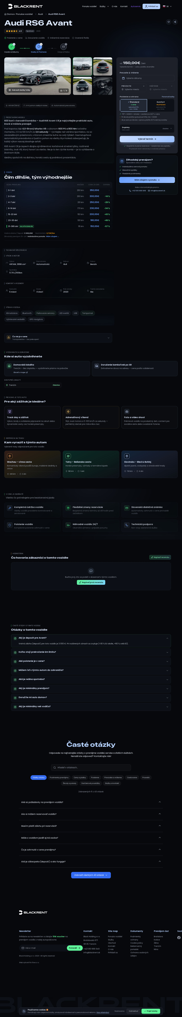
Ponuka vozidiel (89, 6)
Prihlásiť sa (113, 952)
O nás (114, 6)
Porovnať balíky (168, 97)
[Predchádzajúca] (9, 76)
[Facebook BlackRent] (179, 937)
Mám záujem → (52, 236)
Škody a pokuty (69, 783)
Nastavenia (119, 1011)
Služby (102, 6)
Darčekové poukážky (91, 783)
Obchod (112, 943)
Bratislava (158, 936)
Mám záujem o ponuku (146, 180)
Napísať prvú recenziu (92, 582)
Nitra (156, 949)
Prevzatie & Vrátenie (129, 72)
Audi (40, 14)
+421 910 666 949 (92, 948)
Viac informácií (102, 1012)
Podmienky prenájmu (59, 777)
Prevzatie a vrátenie (113, 777)
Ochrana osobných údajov (139, 954)
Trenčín (157, 946)
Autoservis (135, 6)
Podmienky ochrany (135, 938)
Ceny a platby (80, 777)
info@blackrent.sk (92, 952)
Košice (157, 939)
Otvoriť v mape (19, 372)
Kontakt (124, 6)
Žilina (156, 943)
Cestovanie (132, 777)
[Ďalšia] (66, 76)
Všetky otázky (39, 777)
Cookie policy (136, 943)
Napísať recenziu (161, 557)
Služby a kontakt (112, 783)
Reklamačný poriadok (136, 948)
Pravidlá (145, 777)
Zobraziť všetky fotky (21, 90)
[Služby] (108, 6)
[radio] (133, 105)
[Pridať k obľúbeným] (168, 22)
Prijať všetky (152, 1011)
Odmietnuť (133, 1011)
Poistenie (95, 777)
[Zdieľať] (175, 22)
